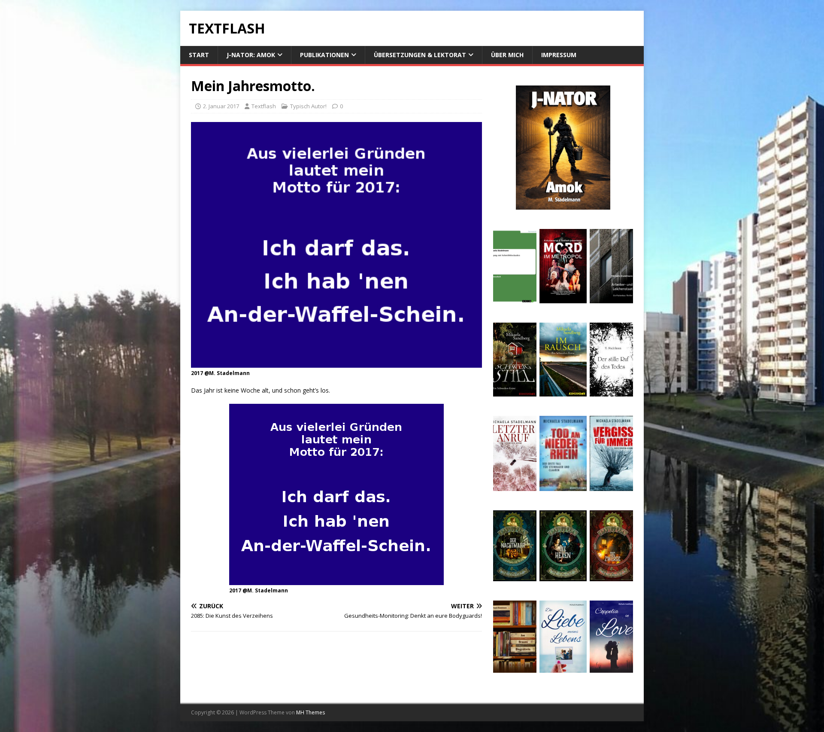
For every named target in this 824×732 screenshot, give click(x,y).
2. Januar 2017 (221, 106)
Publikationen (324, 55)
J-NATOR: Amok (251, 55)
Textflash (263, 106)
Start (199, 55)
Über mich (507, 55)
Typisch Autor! (308, 106)
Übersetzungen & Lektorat (420, 55)
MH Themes (310, 712)
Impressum (558, 55)
